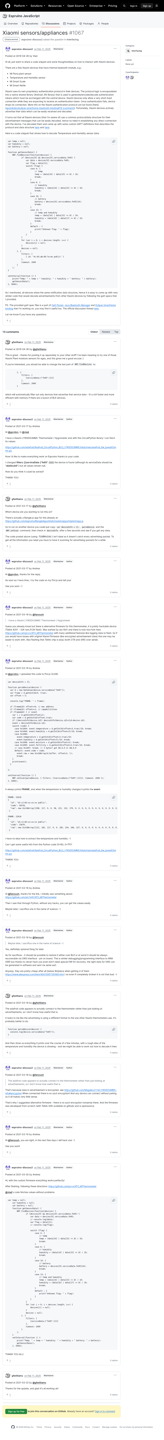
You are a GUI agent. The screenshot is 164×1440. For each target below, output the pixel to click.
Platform (19, 5)
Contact (96, 1427)
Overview (13, 23)
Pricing (112, 5)
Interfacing (73, 39)
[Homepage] (7, 5)
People (105, 23)
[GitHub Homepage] (13, 1427)
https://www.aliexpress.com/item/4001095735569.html (34, 974)
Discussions (52, 23)
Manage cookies (109, 1427)
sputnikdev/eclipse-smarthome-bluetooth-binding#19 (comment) (40, 108)
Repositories (31, 23)
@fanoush (38, 614)
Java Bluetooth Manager (77, 305)
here (37, 127)
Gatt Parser (57, 305)
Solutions (37, 5)
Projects (71, 23)
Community (77, 1427)
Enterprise (96, 5)
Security (58, 1427)
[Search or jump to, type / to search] (124, 5)
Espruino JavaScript (24, 16)
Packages (88, 23)
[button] (115, 48)
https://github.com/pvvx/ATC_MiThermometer (29, 633)
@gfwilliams (39, 349)
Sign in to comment (105, 1411)
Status (67, 1427)
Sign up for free (16, 1411)
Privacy (48, 1427)
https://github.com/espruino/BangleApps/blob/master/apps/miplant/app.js (44, 521)
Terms (39, 1427)
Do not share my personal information (136, 1427)
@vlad (25, 432)
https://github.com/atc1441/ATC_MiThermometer (31, 897)
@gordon (13, 432)
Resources (55, 5)
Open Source (75, 5)
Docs (87, 1427)
